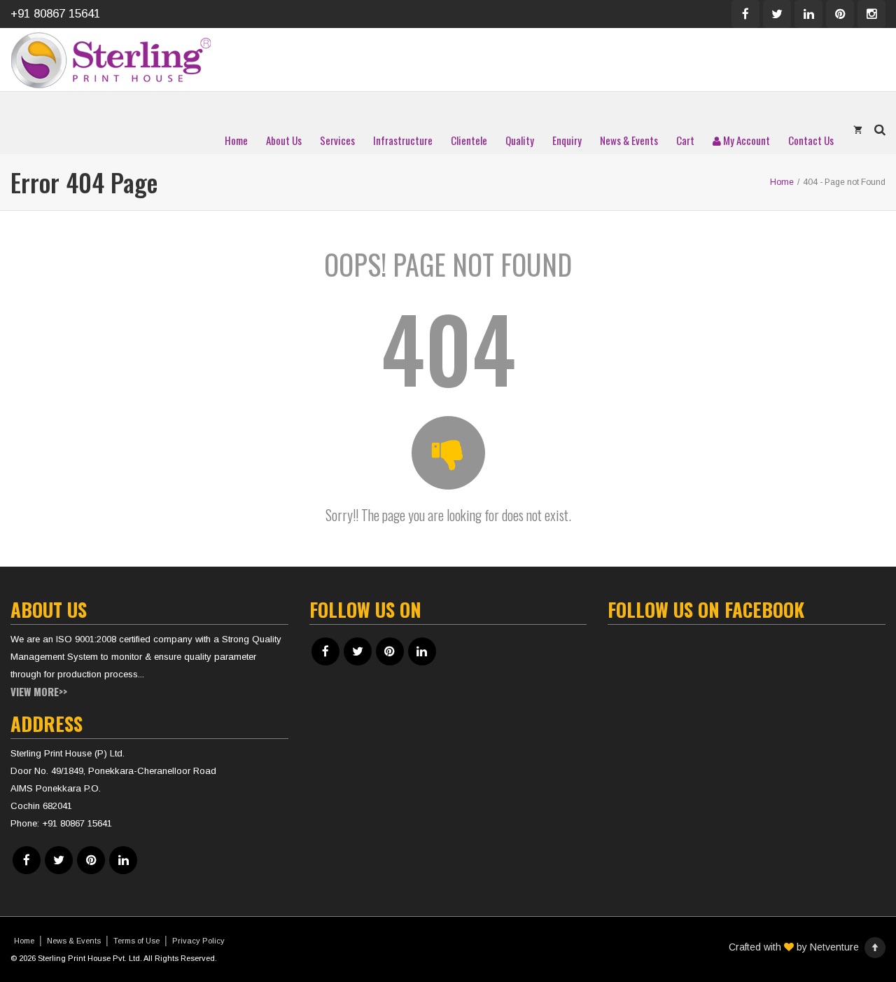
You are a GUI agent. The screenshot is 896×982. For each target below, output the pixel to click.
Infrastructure (403, 140)
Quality (519, 140)
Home (236, 140)
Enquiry (567, 140)
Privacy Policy (198, 940)
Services (337, 140)
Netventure (834, 947)
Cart (685, 140)
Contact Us (811, 140)
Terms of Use (136, 940)
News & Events (629, 140)
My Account (745, 140)
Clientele (469, 140)
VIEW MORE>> (38, 691)
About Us (284, 140)
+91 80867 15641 (55, 13)
